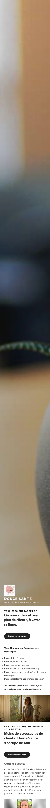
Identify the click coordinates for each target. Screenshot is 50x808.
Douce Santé (18, 599)
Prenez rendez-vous (17, 636)
